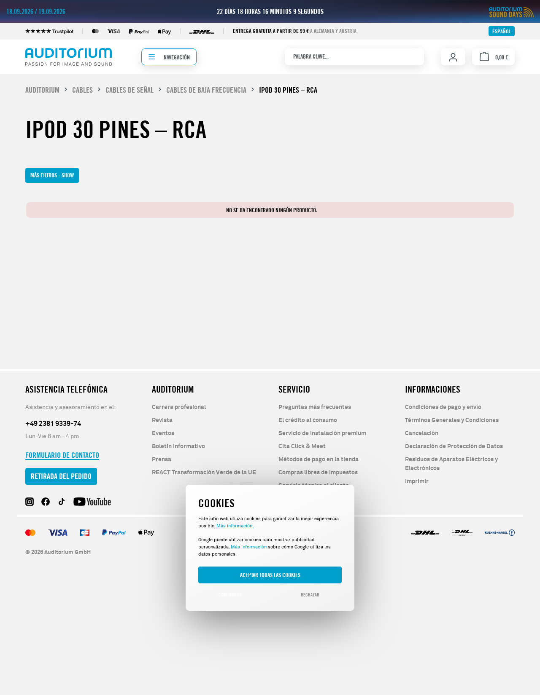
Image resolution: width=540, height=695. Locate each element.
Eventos (163, 433)
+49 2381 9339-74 (53, 423)
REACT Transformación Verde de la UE (204, 473)
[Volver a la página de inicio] (68, 57)
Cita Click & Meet (302, 446)
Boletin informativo (178, 446)
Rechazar (310, 595)
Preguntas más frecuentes (314, 407)
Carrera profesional (179, 407)
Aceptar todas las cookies (270, 574)
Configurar (230, 595)
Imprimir (417, 481)
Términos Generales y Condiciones (452, 420)
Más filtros (52, 175)
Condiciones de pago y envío (443, 407)
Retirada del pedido (61, 476)
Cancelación (421, 433)
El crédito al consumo (307, 420)
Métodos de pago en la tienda (318, 459)
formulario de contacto (62, 455)
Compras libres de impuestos (318, 473)
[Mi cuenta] (453, 57)
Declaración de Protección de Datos (454, 446)
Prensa (161, 459)
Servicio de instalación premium (322, 433)
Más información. (235, 526)
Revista (162, 420)
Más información (249, 547)
